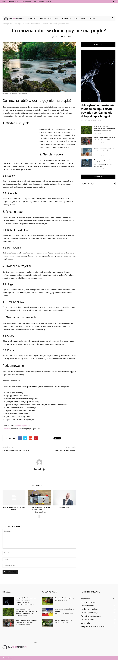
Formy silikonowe (87, 606)
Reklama (41, 1)
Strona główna (26, 1)
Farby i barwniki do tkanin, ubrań (93, 626)
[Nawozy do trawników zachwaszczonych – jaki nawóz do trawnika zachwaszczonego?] (86, 130)
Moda (50, 18)
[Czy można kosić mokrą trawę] (47, 601)
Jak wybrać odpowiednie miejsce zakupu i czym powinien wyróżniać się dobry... (26, 600)
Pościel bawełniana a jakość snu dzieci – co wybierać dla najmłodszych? (104, 151)
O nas (34, 1)
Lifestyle (43, 18)
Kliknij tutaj (6, 429)
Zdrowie (92, 18)
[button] (112, 18)
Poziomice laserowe (88, 602)
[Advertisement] (59, 9)
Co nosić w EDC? (65, 507)
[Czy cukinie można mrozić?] (47, 623)
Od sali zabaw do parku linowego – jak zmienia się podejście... (104, 139)
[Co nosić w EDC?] (64, 497)
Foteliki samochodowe (89, 609)
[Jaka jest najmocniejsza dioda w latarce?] (14, 497)
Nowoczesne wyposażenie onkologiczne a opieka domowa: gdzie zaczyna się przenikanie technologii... (104, 163)
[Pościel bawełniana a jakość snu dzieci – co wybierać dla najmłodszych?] (86, 152)
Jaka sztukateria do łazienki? (65, 450)
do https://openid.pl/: (22, 426)
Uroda (76, 18)
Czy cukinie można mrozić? (63, 620)
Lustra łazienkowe (87, 619)
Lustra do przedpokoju (89, 612)
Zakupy (83, 18)
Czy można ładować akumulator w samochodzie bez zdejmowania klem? (39, 510)
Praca (57, 18)
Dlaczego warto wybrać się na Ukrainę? (64, 610)
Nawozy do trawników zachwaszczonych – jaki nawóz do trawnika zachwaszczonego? (104, 129)
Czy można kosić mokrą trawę (64, 598)
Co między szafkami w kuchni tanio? (16, 450)
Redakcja (39, 469)
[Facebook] (113, 1)
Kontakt (48, 1)
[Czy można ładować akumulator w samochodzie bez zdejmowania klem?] (39, 497)
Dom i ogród (32, 18)
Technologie (66, 18)
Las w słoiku (85, 623)
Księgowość (85, 599)
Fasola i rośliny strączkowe (91, 616)
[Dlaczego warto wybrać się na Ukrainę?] (47, 612)
